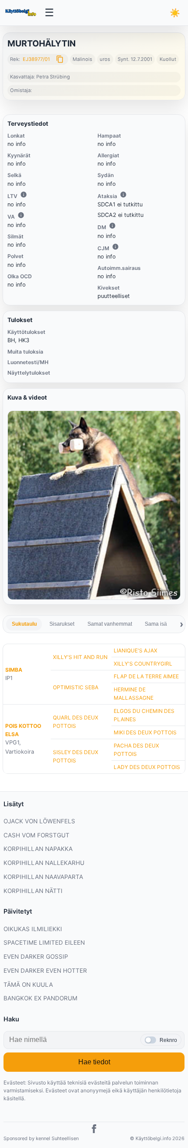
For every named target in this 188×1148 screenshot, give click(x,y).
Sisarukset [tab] (61, 624)
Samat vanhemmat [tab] (109, 624)
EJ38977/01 (36, 59)
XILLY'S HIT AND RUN (80, 657)
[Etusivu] (21, 12)
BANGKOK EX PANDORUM (40, 998)
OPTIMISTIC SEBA (75, 687)
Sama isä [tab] (156, 624)
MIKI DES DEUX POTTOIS (145, 732)
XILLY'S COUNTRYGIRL (143, 663)
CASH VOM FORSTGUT (36, 835)
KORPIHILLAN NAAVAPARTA (43, 876)
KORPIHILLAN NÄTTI (33, 890)
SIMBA (13, 669)
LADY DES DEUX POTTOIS (147, 767)
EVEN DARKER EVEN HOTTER (45, 970)
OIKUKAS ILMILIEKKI (32, 928)
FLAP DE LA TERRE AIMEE (146, 676)
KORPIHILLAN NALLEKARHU (43, 862)
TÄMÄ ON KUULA (28, 984)
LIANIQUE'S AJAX (135, 650)
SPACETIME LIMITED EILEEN (44, 942)
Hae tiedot (94, 1062)
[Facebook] (94, 1130)
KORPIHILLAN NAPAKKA (38, 848)
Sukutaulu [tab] (24, 624)
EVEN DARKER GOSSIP (35, 956)
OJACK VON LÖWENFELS (39, 821)
